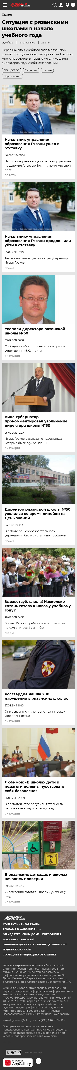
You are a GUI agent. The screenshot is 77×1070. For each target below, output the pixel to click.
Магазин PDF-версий (18, 939)
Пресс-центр (51, 934)
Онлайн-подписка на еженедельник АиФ (35, 944)
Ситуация (12, 356)
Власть (10, 175)
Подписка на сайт (17, 949)
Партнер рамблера (33, 1052)
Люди (9, 268)
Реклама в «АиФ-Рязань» (22, 929)
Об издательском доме (21, 934)
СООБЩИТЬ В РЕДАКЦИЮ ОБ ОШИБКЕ (29, 954)
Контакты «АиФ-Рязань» (21, 924)
